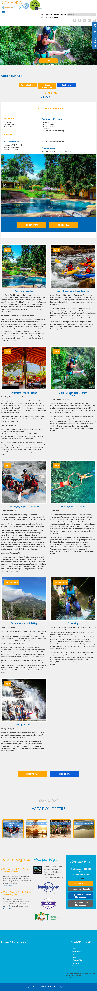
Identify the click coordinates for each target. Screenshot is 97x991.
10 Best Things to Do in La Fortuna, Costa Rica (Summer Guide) (17, 893)
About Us (76, 954)
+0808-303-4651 (51, 17)
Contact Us (31, 225)
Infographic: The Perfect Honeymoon (81, 895)
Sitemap (75, 966)
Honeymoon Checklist (80, 889)
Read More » (8, 885)
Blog (74, 957)
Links (74, 948)
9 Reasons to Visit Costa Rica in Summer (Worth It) (15, 870)
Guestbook (77, 951)
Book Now (63, 225)
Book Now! (67, 85)
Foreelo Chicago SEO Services (74, 977)
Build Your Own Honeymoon (81, 903)
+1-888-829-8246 (58, 14)
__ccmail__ (81, 878)
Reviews (75, 963)
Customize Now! (27, 85)
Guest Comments (48, 61)
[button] (5, 186)
